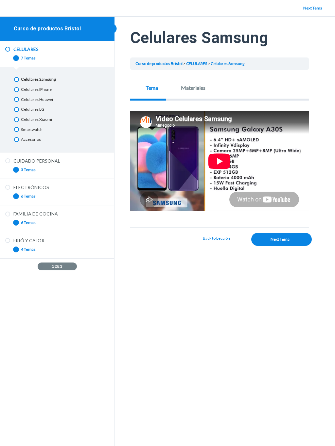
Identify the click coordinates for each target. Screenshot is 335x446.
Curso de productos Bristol (47, 28)
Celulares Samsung (227, 63)
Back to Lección (216, 238)
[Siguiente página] (73, 266)
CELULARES (196, 63)
